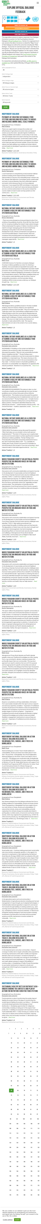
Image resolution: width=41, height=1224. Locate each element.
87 (37, 1105)
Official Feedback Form (15, 41)
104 (17, 1124)
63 (11, 1086)
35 (24, 1057)
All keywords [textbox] (6, 102)
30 (24, 1052)
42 (37, 1062)
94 (17, 1114)
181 (31, 1195)
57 (37, 1076)
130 (24, 1147)
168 (10, 1185)
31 (30, 1052)
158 (10, 1176)
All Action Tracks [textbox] (8, 96)
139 (17, 1157)
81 (30, 1100)
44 (17, 1067)
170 (24, 1185)
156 (31, 1171)
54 (17, 1076)
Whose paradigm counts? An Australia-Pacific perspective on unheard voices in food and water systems (20, 461)
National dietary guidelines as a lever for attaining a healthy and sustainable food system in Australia (19, 210)
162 (38, 1176)
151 (31, 1166)
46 (30, 1067)
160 (24, 1176)
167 (38, 1181)
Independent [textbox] (6, 76)
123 (10, 1143)
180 (24, 1195)
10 (26, 1033)
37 (37, 1057)
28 (11, 1052)
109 (17, 1128)
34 (17, 1057)
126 (31, 1143)
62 (37, 1081)
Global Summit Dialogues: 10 (21, 34)
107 (38, 1124)
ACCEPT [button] (17, 1219)
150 (24, 1166)
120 (24, 1138)
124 (17, 1143)
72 (37, 1090)
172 (38, 1185)
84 (17, 1105)
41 (30, 1062)
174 (17, 1190)
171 (31, 1185)
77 (37, 1095)
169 (17, 1185)
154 (17, 1171)
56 (30, 1076)
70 (24, 1090)
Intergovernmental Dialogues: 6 (22, 28)
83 (11, 1105)
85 (24, 1105)
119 (17, 1138)
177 (38, 1190)
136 (31, 1152)
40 (24, 1062)
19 (17, 1043)
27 (37, 1048)
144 (17, 1162)
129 (17, 1147)
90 (24, 1109)
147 (38, 1162)
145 (24, 1162)
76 (30, 1095)
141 (31, 1157)
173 (10, 1190)
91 (30, 1109)
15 (24, 1038)
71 (30, 1090)
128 (10, 1147)
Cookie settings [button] (8, 1220)
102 (38, 1119)
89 (17, 1109)
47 (37, 1067)
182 (38, 1195)
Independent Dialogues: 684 (21, 31)
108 (10, 1128)
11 (33, 1033)
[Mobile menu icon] (37, 3)
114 (17, 1133)
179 (17, 1195)
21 (30, 1043)
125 (24, 1143)
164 (17, 1181)
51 (30, 1071)
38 (11, 1062)
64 (17, 1086)
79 (17, 1100)
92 (37, 1109)
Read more (9, 148)
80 (24, 1100)
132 (38, 1147)
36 (30, 1057)
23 (11, 1048)
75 (24, 1095)
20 (24, 1043)
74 (17, 1095)
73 (11, 1095)
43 (11, 1067)
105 (24, 1124)
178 (10, 1195)
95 (24, 1114)
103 (10, 1124)
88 (11, 1109)
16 (30, 1038)
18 (11, 1043)
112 (38, 1128)
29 (17, 1052)
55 (24, 1076)
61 (30, 1081)
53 (11, 1076)
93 (11, 1114)
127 (38, 1143)
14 (17, 1038)
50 (24, 1071)
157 (38, 1171)
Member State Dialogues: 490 (21, 25)
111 (31, 1128)
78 (11, 1100)
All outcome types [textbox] (8, 89)
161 (31, 1176)
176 (31, 1190)
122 (38, 1138)
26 (30, 1048)
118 (10, 1138)
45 (24, 1067)
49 (17, 1071)
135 (24, 1152)
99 (17, 1119)
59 (17, 1081)
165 (24, 1181)
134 (17, 1152)
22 (37, 1043)
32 (37, 1052)
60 (24, 1081)
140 (24, 1157)
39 (17, 1062)
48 (11, 1071)
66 (30, 1086)
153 (10, 1171)
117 (38, 1133)
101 (31, 1119)
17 (37, 1038)
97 (37, 1114)
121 (31, 1138)
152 (38, 1166)
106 (31, 1124)
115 (24, 1133)
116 (31, 1133)
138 (10, 1157)
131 (31, 1147)
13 (11, 1038)
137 (38, 1152)
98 (10, 1119)
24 (17, 1048)
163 (10, 1181)
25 (24, 1048)
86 (30, 1105)
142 (38, 1157)
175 (24, 1190)
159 (17, 1176)
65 (24, 1086)
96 (30, 1114)
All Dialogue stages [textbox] (8, 83)
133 (10, 1152)
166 (31, 1181)
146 (31, 1162)
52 (37, 1071)
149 (17, 1166)
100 (24, 1119)
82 (37, 1100)
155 (24, 1171)
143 (10, 1162)
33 (11, 1057)
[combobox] (20, 70)
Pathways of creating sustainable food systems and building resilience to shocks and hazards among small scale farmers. (19, 119)
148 (10, 1166)
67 (37, 1086)
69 (17, 1090)
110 (24, 1128)
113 (10, 1133)
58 (11, 1081)
